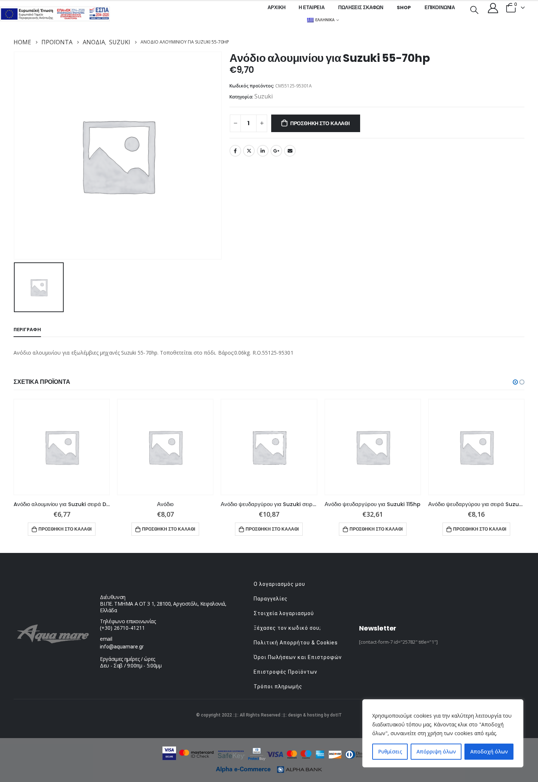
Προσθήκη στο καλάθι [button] (64, 529)
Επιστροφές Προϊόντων (285, 672)
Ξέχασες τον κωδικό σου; (287, 628)
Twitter (249, 151)
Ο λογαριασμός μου (279, 584)
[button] (515, 382)
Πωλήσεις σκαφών (360, 7)
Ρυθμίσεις (390, 751)
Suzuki (263, 96)
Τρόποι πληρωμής (278, 686)
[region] (442, 733)
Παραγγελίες (271, 599)
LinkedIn (263, 151)
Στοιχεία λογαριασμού (284, 613)
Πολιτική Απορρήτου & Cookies (296, 643)
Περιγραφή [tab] (27, 329)
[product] (61, 447)
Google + (276, 151)
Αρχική (276, 7)
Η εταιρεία (312, 7)
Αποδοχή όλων (489, 751)
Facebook (235, 151)
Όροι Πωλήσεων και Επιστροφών (298, 657)
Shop (404, 7)
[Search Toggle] (474, 9)
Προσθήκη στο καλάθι (320, 123)
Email (290, 151)
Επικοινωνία (440, 7)
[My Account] (493, 8)
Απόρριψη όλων (436, 751)
